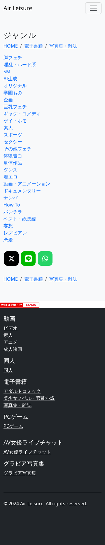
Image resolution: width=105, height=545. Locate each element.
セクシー (13, 141)
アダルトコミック (22, 391)
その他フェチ (18, 148)
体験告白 (13, 155)
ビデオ (11, 328)
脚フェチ (13, 57)
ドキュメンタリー (22, 191)
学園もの (13, 92)
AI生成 (10, 78)
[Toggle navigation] (93, 8)
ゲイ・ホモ (15, 120)
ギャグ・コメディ (22, 113)
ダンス (11, 169)
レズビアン (15, 233)
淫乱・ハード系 (20, 64)
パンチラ (13, 212)
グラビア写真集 (20, 473)
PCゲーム (13, 426)
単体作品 (13, 162)
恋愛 (8, 240)
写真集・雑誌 (18, 405)
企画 (8, 99)
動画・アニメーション (27, 183)
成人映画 (13, 349)
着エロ (11, 176)
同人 (8, 370)
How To (12, 205)
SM (7, 71)
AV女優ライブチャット (27, 452)
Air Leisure (18, 8)
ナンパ (11, 198)
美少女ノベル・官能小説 (29, 398)
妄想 (8, 226)
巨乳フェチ (15, 106)
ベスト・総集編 (20, 219)
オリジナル (15, 85)
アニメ (11, 342)
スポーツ (13, 134)
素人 (8, 127)
